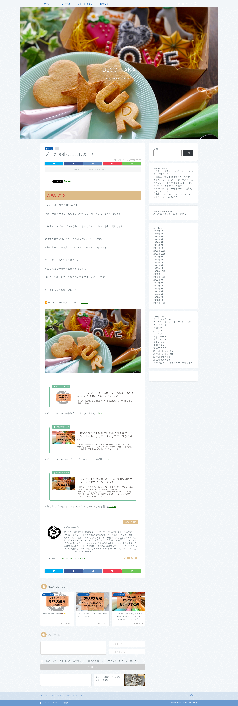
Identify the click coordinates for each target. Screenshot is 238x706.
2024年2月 (158, 245)
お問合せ (104, 3)
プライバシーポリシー (51, 703)
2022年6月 (158, 288)
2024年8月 (158, 233)
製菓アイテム (160, 348)
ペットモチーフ (161, 336)
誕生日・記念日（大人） (165, 351)
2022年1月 (158, 300)
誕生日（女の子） (162, 357)
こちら (84, 302)
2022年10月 (159, 277)
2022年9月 (158, 280)
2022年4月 (158, 294)
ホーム (47, 3)
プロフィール (64, 3)
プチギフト (158, 333)
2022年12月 (159, 271)
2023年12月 (159, 251)
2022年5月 (158, 291)
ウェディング (160, 325)
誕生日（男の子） (162, 360)
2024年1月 (158, 248)
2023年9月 (158, 256)
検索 (155, 149)
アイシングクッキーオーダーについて (172, 322)
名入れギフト (160, 342)
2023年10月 (159, 254)
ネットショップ (85, 3)
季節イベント (160, 345)
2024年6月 (158, 236)
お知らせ (49, 149)
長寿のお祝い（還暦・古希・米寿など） (173, 362)
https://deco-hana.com (71, 558)
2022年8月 (158, 283)
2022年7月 (158, 285)
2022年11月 (159, 274)
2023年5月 (158, 265)
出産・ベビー (160, 339)
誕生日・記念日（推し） (165, 354)
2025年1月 (158, 230)
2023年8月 (158, 259)
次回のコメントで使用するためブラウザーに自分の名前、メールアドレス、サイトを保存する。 (91, 661)
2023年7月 (158, 262)
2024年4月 (158, 242)
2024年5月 (158, 239)
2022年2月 (158, 297)
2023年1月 (158, 268)
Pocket (67, 181)
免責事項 (66, 703)
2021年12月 (159, 303)
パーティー (158, 331)
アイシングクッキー (163, 319)
